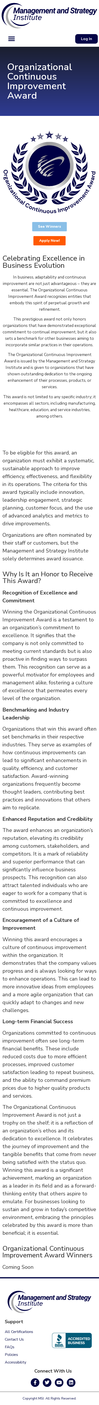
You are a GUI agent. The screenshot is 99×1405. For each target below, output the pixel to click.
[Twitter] (47, 1382)
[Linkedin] (71, 1382)
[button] (11, 39)
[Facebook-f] (35, 1382)
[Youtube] (59, 1382)
